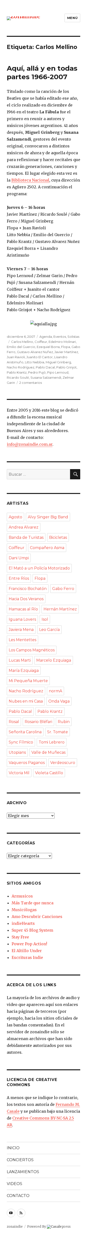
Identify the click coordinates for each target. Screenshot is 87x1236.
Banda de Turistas (26, 537)
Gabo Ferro (63, 588)
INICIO (13, 1148)
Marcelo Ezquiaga (53, 660)
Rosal (14, 721)
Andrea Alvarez (23, 527)
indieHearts (23, 923)
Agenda (45, 336)
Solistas (73, 336)
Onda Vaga (59, 701)
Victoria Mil (19, 773)
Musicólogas (24, 909)
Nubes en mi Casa (26, 701)
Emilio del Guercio (21, 347)
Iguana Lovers (22, 619)
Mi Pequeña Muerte (28, 680)
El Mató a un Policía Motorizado (39, 568)
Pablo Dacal (45, 367)
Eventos (59, 336)
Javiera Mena (21, 629)
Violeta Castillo (49, 773)
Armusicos (22, 896)
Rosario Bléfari (38, 721)
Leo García (49, 629)
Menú (72, 18)
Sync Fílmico (21, 742)
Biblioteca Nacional (30, 180)
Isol (45, 619)
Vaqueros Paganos (27, 762)
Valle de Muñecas (48, 752)
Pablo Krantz (17, 372)
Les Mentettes (22, 639)
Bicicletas (58, 537)
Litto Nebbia (34, 362)
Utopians (17, 752)
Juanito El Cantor (39, 357)
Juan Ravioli (16, 357)
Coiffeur (41, 342)
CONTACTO (18, 1195)
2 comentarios (30, 383)
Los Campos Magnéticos (32, 650)
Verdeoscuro (62, 762)
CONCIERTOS (20, 1160)
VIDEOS (14, 1183)
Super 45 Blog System (32, 930)
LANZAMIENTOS (23, 1171)
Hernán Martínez (60, 609)
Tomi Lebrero (52, 742)
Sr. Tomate (57, 732)
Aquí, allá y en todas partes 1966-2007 (42, 72)
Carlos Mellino (22, 342)
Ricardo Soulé (18, 377)
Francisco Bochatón (28, 588)
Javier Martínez (66, 352)
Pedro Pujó (37, 372)
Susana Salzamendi (45, 377)
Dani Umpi (19, 558)
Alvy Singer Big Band (48, 517)
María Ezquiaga (24, 670)
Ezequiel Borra (48, 347)
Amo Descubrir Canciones (37, 916)
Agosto (15, 517)
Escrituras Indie (27, 957)
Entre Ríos (19, 578)
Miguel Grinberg (58, 362)
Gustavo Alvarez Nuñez (35, 352)
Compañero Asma (47, 547)
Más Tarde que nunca (32, 902)
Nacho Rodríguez (20, 367)
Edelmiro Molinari (62, 342)
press (61, 1227)
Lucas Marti (20, 660)
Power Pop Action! (29, 943)
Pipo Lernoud (57, 372)
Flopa (65, 347)
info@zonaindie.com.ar (29, 444)
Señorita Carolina (25, 732)
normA (55, 691)
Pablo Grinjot (66, 367)
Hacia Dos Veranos (26, 599)
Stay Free (20, 937)
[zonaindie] (23, 18)
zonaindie (15, 1227)
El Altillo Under (27, 950)
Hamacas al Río (23, 609)
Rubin (64, 721)
